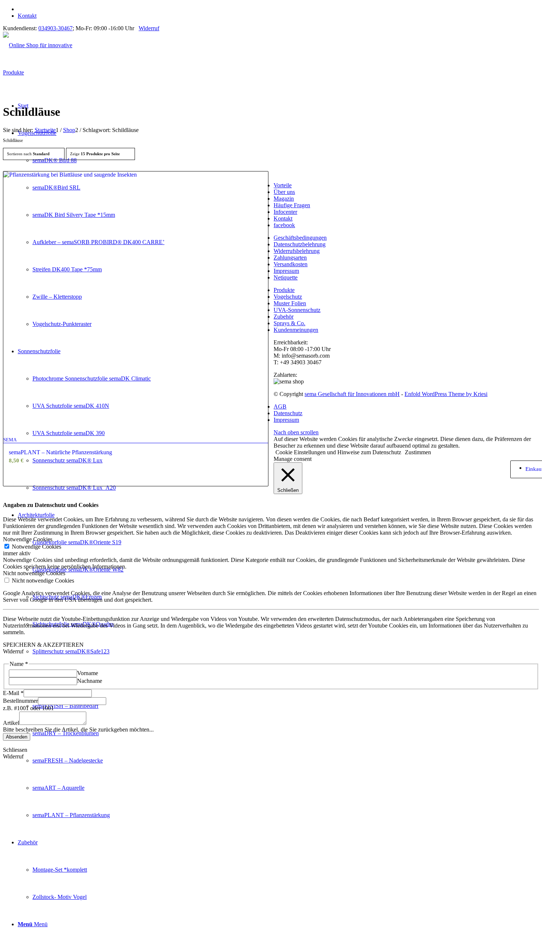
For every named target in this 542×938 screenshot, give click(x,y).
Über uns (284, 192)
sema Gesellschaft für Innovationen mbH (352, 394)
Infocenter (285, 212)
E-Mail (13, 693)
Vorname (87, 673)
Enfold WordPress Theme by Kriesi (445, 394)
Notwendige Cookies (36, 546)
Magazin (284, 198)
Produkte (284, 290)
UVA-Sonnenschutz (297, 310)
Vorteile (283, 185)
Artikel (11, 723)
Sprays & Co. (289, 323)
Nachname (89, 681)
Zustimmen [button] (418, 452)
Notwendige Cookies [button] (27, 539)
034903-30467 (55, 28)
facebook (284, 225)
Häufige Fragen (292, 205)
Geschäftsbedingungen (300, 237)
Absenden (16, 737)
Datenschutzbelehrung (300, 244)
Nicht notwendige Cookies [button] (34, 573)
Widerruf (149, 28)
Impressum (286, 271)
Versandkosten (291, 264)
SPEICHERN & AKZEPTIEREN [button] (43, 645)
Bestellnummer (20, 701)
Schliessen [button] (15, 750)
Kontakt (27, 16)
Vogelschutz (288, 296)
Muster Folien (290, 303)
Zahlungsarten (290, 257)
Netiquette (286, 277)
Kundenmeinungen (296, 330)
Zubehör (283, 316)
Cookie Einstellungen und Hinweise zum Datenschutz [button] (338, 452)
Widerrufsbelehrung (297, 251)
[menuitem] (278, 9)
